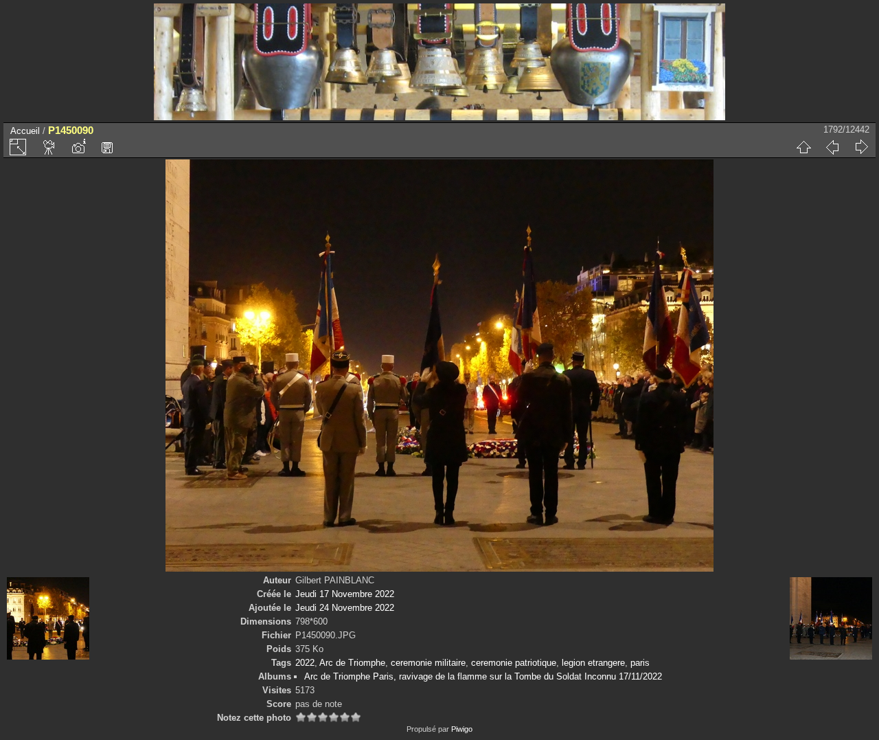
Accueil (25, 131)
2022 (305, 663)
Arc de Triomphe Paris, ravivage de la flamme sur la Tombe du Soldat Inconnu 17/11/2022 (483, 676)
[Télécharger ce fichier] (107, 147)
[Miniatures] (803, 147)
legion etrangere (593, 663)
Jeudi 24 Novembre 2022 (344, 608)
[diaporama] (49, 147)
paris (640, 663)
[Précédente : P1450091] (832, 147)
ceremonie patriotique (513, 663)
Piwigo (461, 729)
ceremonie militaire (428, 663)
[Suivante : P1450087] (861, 147)
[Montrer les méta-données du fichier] (78, 147)
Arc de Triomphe (352, 663)
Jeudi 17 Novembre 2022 (344, 594)
